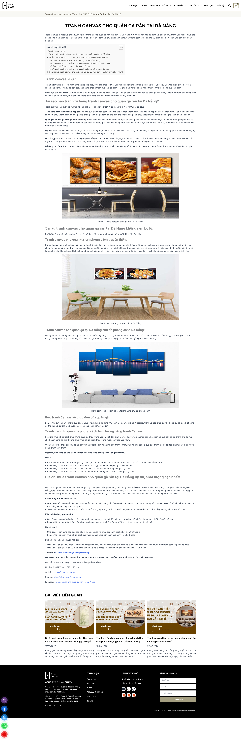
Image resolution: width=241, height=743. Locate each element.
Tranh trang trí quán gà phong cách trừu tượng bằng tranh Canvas (81, 69)
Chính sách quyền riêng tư (132, 679)
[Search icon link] (229, 6)
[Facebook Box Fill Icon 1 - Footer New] (124, 689)
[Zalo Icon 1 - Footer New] (129, 689)
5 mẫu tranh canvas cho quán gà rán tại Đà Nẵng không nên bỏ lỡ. (78, 57)
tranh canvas (63, 14)
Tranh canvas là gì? (57, 51)
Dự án (89, 688)
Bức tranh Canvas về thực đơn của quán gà (71, 66)
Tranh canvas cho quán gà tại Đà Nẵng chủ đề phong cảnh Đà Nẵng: (82, 63)
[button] (120, 48)
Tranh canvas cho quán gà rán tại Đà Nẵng (74, 582)
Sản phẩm (91, 696)
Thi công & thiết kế (95, 692)
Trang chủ (50, 14)
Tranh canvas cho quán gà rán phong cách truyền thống (76, 60)
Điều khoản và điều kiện (131, 683)
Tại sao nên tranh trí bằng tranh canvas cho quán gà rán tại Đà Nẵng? (80, 54)
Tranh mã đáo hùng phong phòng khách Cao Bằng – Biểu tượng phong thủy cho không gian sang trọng (119, 641)
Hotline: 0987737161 (53, 706)
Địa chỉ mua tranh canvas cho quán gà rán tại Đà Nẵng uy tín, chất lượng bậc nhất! (86, 72)
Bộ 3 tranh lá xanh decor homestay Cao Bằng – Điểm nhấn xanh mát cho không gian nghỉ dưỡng (69, 641)
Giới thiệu (91, 683)
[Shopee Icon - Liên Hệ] (124, 695)
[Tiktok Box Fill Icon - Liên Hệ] (134, 689)
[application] (169, 6)
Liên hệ (90, 701)
